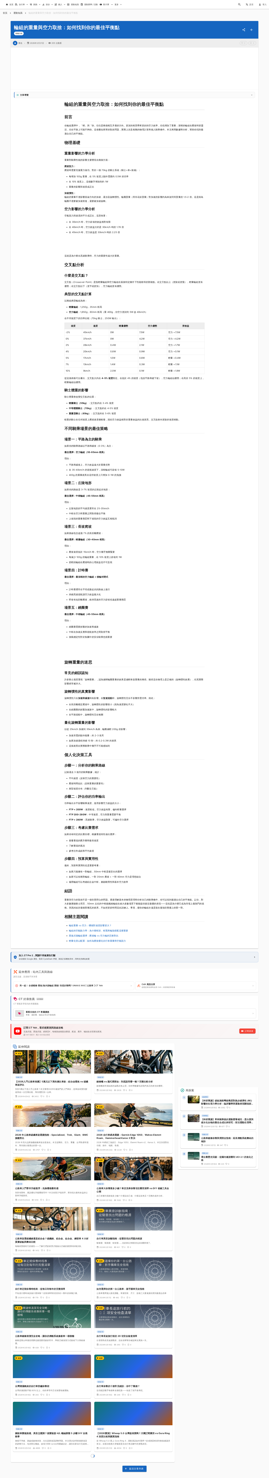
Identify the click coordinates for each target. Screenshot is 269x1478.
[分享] (243, 29)
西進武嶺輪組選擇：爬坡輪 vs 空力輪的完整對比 (93, 935)
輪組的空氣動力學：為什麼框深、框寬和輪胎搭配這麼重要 (98, 930)
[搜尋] (239, 4)
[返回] (251, 29)
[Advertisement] (134, 68)
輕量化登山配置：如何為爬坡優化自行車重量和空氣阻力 (97, 940)
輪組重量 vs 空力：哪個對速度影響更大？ (90, 925)
